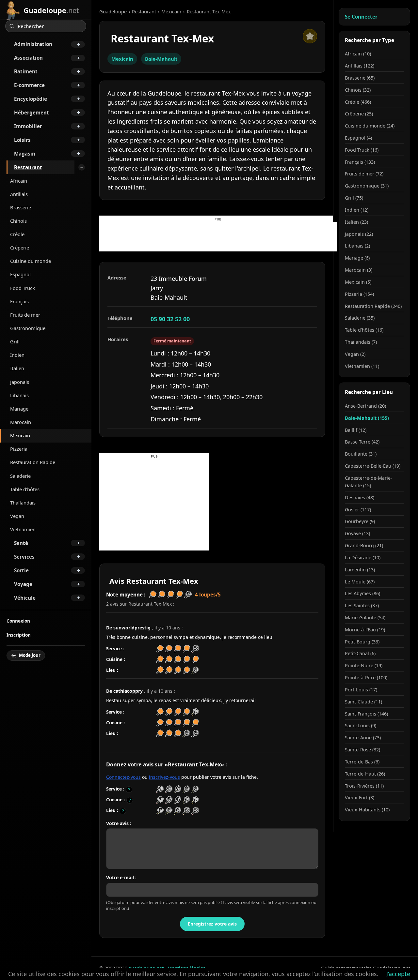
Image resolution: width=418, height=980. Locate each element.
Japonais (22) (359, 234)
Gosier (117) (358, 509)
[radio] (160, 789)
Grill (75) (354, 198)
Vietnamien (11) (362, 366)
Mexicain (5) (358, 282)
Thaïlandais (23, 502)
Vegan (17, 516)
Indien (17, 355)
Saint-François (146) (366, 714)
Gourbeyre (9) (360, 521)
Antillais (19, 194)
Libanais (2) (357, 246)
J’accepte (398, 974)
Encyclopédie (30, 99)
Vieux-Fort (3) (359, 797)
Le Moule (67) (360, 582)
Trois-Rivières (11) (364, 786)
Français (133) (360, 162)
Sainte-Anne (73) (363, 737)
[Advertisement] (218, 236)
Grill (15, 341)
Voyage (23, 584)
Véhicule (25, 598)
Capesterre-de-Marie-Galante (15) (368, 482)
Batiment (26, 71)
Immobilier (28, 126)
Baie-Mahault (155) (367, 418)
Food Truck (22, 288)
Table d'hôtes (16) (364, 330)
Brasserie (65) (360, 78)
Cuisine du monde (30, 261)
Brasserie (20, 207)
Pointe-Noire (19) (363, 665)
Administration (33, 44)
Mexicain (20, 435)
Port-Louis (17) (361, 689)
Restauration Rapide (32, 462)
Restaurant (28, 167)
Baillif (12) (355, 430)
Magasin (24, 153)
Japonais (19, 382)
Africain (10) (358, 54)
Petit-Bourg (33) (362, 642)
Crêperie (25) (359, 114)
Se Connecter (361, 16)
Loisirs (22, 140)
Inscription (19, 635)
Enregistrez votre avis (212, 924)
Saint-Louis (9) (360, 725)
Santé (21, 543)
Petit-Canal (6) (360, 653)
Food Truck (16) (361, 150)
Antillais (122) (359, 66)
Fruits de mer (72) (364, 174)
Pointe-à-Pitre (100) (366, 677)
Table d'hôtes (25, 489)
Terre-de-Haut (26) (365, 774)
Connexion (18, 621)
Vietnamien (23, 529)
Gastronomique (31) (367, 186)
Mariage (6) (357, 258)
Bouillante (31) (361, 454)
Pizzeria (18, 448)
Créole (17, 234)
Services (24, 556)
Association (28, 57)
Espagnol (20, 274)
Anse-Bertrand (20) (365, 406)
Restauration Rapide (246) (373, 306)
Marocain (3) (358, 270)
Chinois (18, 221)
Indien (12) (356, 210)
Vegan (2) (355, 354)
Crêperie (19, 247)
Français (19, 301)
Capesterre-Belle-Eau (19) (372, 466)
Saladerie (20, 476)
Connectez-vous (123, 777)
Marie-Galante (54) (365, 617)
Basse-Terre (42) (362, 442)
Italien (17, 368)
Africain (18, 180)
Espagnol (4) (358, 138)
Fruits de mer (25, 314)
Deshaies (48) (359, 497)
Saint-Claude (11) (363, 702)
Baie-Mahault (161, 58)
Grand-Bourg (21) (364, 545)
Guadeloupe (113, 11)
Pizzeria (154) (359, 294)
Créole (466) (358, 102)
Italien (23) (356, 222)
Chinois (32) (358, 90)
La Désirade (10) (362, 557)
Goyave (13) (357, 533)
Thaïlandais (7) (361, 342)
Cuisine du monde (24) (369, 126)
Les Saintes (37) (362, 605)
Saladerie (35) (360, 318)
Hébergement (31, 112)
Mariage (19, 408)
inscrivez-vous (164, 777)
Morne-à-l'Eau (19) (365, 629)
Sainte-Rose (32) (362, 749)
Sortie (21, 570)
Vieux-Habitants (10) (367, 810)
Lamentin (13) (360, 569)
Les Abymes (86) (362, 593)
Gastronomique (27, 328)
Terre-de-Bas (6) (362, 762)
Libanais (19, 395)
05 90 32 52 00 (170, 319)
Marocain (20, 422)
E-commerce (29, 85)
